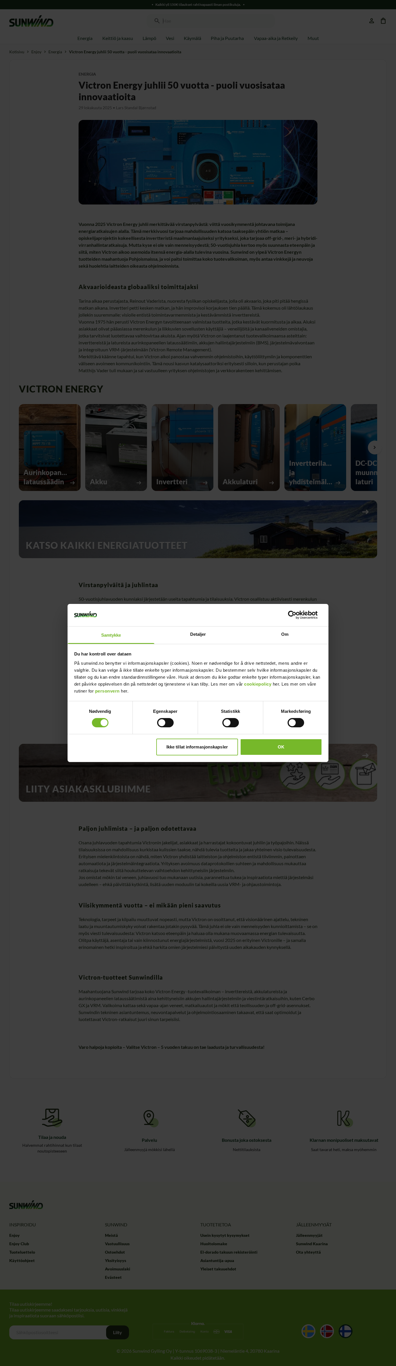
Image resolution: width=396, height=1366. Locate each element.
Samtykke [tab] (111, 635)
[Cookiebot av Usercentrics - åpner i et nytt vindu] (296, 615)
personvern (107, 691)
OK (281, 746)
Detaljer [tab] (198, 634)
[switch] (165, 722)
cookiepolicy (257, 684)
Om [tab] (284, 634)
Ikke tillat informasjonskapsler (197, 746)
